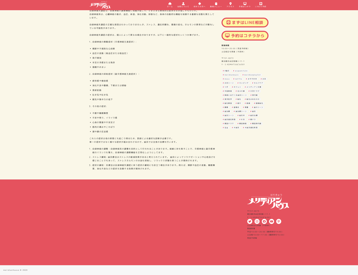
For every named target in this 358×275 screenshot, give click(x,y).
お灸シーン (229, 83)
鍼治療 (227, 111)
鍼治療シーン (241, 111)
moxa (227, 79)
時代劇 (255, 95)
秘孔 (239, 99)
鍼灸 (254, 111)
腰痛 (226, 107)
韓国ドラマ (229, 123)
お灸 (264, 79)
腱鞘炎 (236, 107)
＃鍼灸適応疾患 (251, 127)
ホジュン (237, 87)
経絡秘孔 (259, 103)
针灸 (243, 119)
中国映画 (228, 91)
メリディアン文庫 (254, 87)
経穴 (239, 103)
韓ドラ (253, 119)
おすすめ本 (252, 79)
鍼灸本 (242, 115)
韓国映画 (243, 123)
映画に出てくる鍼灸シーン (236, 95)
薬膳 (246, 107)
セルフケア (258, 83)
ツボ (226, 87)
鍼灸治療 (254, 115)
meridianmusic (232, 75)
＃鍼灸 (236, 127)
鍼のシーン (258, 107)
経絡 (248, 103)
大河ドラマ (255, 91)
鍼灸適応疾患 (230, 119)
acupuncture (241, 71)
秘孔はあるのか (253, 99)
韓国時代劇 (256, 123)
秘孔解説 (228, 103)
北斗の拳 (241, 91)
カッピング (244, 83)
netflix (238, 79)
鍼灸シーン (229, 115)
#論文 (227, 71)
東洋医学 (228, 99)
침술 (226, 127)
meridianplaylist (252, 75)
